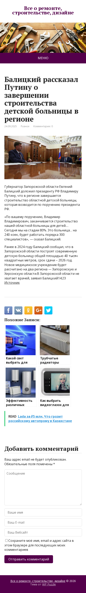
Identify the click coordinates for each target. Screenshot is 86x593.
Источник (12, 282)
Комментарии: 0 (43, 126)
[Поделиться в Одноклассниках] (28, 310)
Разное (25, 126)
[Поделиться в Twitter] (48, 310)
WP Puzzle (49, 584)
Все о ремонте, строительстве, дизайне (43, 10)
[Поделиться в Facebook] (8, 310)
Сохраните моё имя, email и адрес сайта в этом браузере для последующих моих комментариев (39, 545)
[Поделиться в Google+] (38, 310)
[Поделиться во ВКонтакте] (18, 310)
